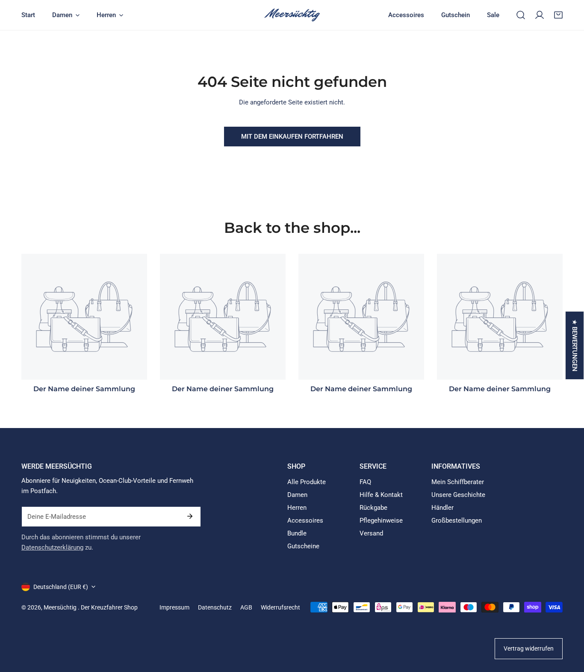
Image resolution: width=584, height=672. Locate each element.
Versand (371, 533)
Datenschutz (215, 607)
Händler (442, 507)
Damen (297, 495)
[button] (558, 15)
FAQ (365, 482)
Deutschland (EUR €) (60, 586)
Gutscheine (303, 546)
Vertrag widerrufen (529, 648)
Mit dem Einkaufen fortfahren (292, 136)
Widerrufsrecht (280, 607)
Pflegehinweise (381, 520)
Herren (297, 507)
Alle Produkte (306, 482)
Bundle (297, 533)
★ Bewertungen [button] (574, 345)
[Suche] (520, 15)
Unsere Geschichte (458, 495)
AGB (246, 607)
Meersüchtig (61, 607)
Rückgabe (373, 507)
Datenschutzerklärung (52, 547)
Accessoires (305, 520)
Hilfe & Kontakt (381, 495)
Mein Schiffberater (457, 482)
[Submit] (190, 516)
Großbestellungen (456, 520)
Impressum (174, 607)
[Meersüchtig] (292, 15)
